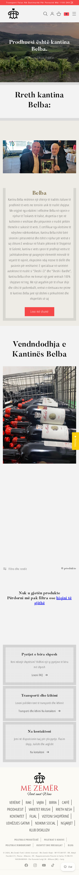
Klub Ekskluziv (39, 830)
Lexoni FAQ (38, 675)
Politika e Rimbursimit (18, 845)
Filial (33, 816)
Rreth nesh (64, 809)
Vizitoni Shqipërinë (55, 816)
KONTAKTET (17, 816)
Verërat (14, 802)
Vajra (40, 802)
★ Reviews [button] (75, 441)
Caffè (65, 802)
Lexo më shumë (39, 311)
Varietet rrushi (39, 809)
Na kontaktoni (37, 752)
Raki (28, 802)
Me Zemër (15, 852)
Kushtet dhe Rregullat (49, 845)
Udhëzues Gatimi (18, 823)
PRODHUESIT (15, 809)
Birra (53, 802)
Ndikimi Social (45, 823)
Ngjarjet (67, 823)
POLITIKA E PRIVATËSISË (26, 839)
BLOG (70, 845)
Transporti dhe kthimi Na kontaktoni (38, 711)
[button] (44, 14)
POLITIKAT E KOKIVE (54, 839)
